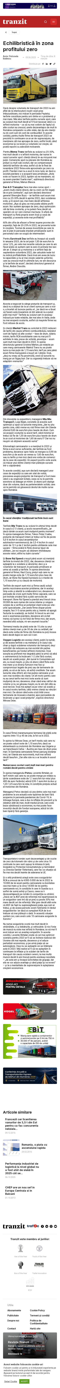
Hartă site (35, 1328)
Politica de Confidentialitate (38, 1322)
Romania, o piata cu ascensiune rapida (34, 1146)
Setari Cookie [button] (10, 1381)
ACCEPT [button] (24, 1381)
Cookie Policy (37, 1310)
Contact (11, 1328)
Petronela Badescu (10, 57)
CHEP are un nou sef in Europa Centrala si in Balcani (20, 1190)
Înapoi (14, 32)
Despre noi (13, 1320)
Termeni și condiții (40, 1315)
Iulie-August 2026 (29, 1336)
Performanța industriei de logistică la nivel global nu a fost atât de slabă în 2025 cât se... (22, 1168)
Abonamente (14, 1310)
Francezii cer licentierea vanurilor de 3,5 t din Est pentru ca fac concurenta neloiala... (21, 1124)
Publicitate (13, 1315)
